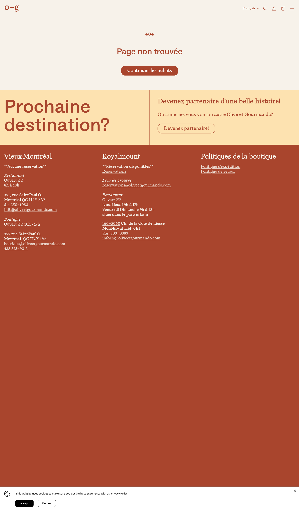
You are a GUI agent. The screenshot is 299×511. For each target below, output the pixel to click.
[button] (265, 8)
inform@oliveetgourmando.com (131, 238)
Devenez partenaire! (186, 128)
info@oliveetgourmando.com (30, 210)
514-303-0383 (115, 233)
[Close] (295, 491)
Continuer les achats (149, 70)
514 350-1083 (16, 205)
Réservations (114, 171)
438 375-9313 (16, 249)
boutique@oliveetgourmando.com (34, 244)
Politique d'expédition (220, 166)
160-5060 (111, 224)
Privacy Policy (119, 493)
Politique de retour (218, 171)
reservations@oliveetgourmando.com (136, 185)
